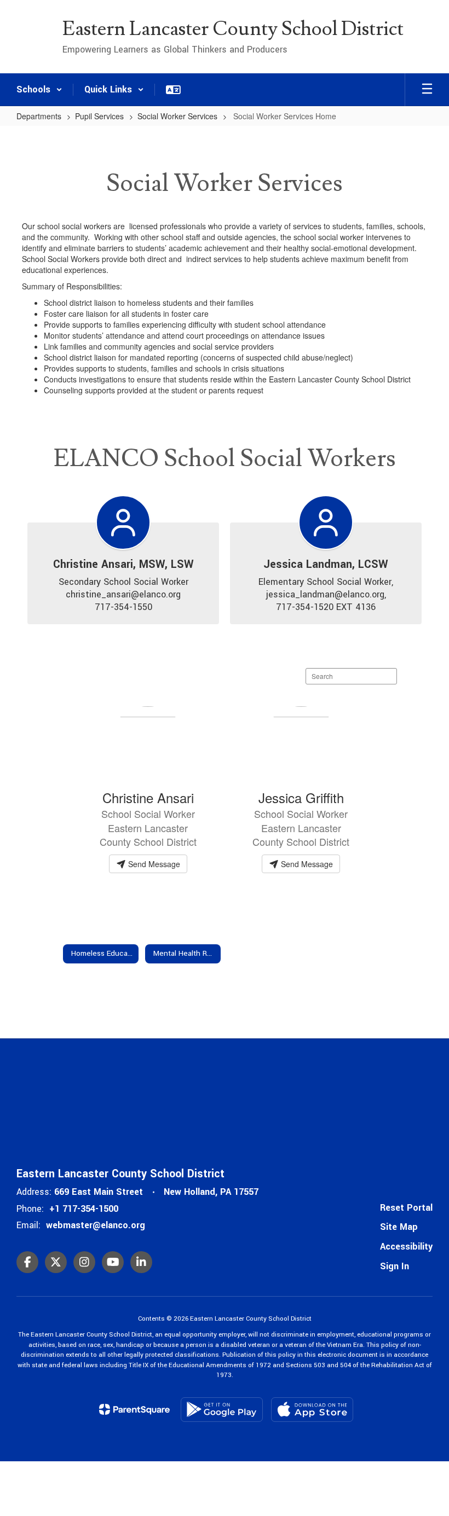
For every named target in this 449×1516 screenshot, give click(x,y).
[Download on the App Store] (312, 1409)
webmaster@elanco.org (95, 1225)
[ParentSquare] (134, 1409)
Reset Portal (406, 1207)
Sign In (394, 1266)
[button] (39, 89)
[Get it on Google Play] (222, 1409)
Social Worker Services (177, 116)
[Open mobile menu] (427, 89)
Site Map (399, 1227)
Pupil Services (99, 116)
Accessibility (406, 1246)
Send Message (153, 863)
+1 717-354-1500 (83, 1209)
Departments (38, 116)
